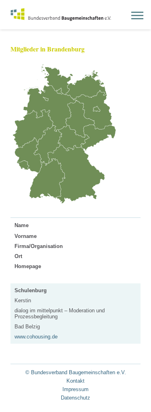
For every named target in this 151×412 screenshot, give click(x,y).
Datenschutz (75, 398)
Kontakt (75, 381)
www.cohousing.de (36, 337)
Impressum (75, 389)
